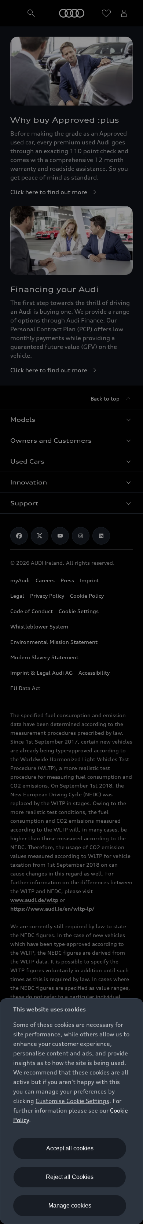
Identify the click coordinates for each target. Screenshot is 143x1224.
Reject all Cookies (70, 1177)
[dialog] (71, 1111)
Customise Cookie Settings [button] (72, 1101)
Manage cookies (69, 1205)
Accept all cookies (70, 1148)
